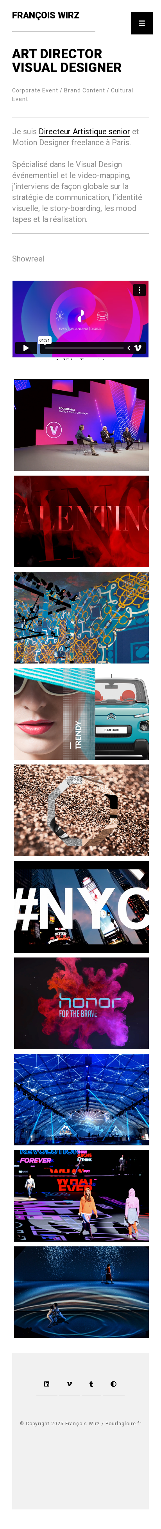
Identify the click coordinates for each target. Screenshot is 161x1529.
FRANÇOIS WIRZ (46, 15)
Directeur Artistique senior (84, 131)
